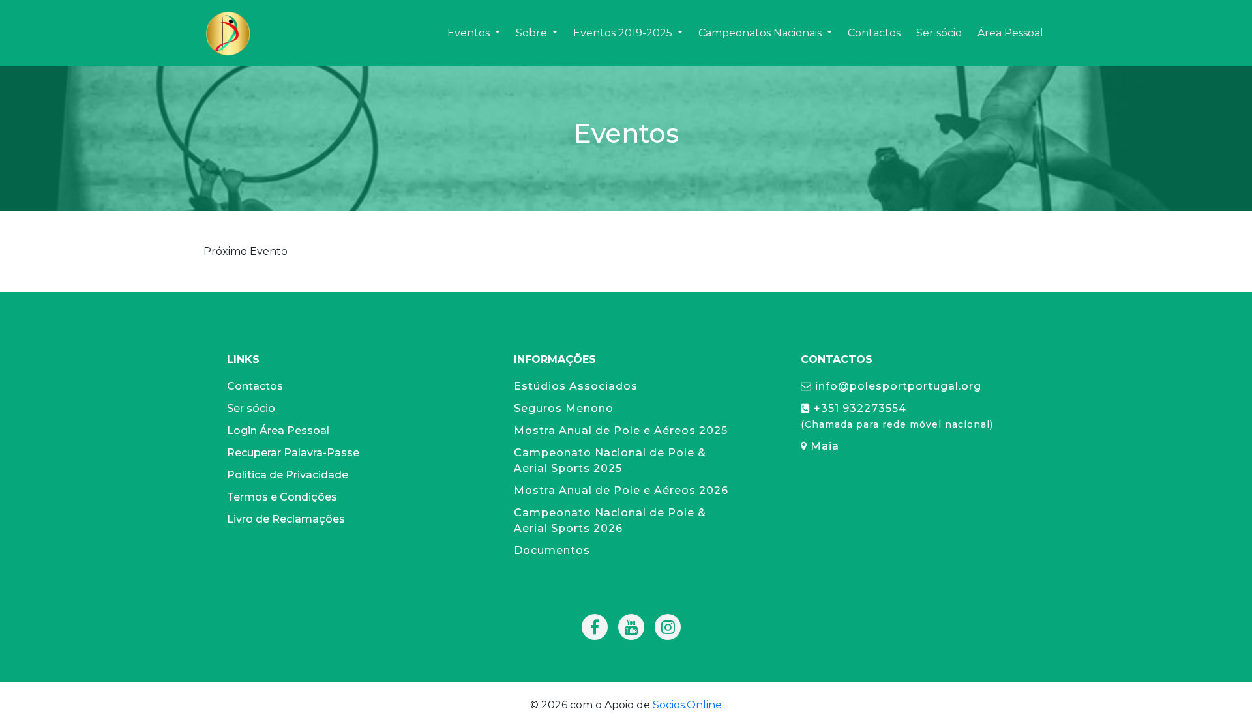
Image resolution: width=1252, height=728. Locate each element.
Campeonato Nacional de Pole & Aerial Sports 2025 (610, 460)
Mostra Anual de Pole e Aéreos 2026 (621, 490)
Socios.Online (687, 705)
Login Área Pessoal (278, 430)
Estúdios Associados (576, 386)
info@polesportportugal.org (896, 386)
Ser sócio (251, 408)
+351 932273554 (897, 416)
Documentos (552, 550)
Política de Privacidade (287, 475)
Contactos (255, 386)
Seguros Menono (564, 408)
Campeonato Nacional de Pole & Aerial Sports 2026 (610, 520)
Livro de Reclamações (286, 519)
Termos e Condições (282, 497)
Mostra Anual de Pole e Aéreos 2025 (621, 430)
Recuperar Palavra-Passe (293, 452)
